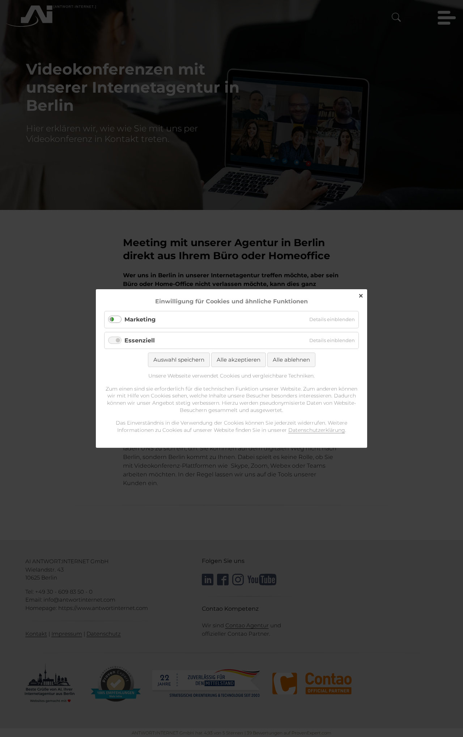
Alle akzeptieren (238, 359)
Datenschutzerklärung (316, 430)
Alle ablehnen (291, 359)
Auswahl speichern (178, 359)
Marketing (140, 319)
